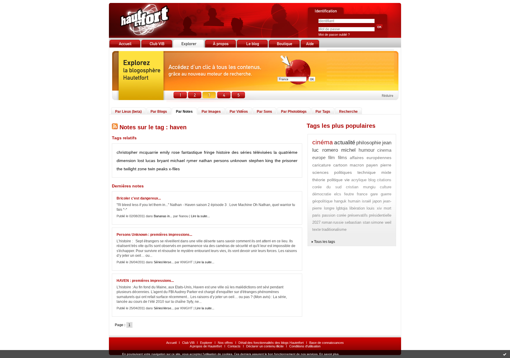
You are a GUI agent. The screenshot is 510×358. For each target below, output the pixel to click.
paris (316, 215)
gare (374, 194)
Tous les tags (324, 242)
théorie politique (327, 179)
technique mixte (374, 172)
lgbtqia (341, 208)
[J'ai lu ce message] (504, 354)
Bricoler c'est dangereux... (139, 198)
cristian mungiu (360, 187)
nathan (205, 160)
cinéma (322, 142)
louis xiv (374, 208)
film (331, 157)
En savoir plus (329, 354)
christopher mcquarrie (137, 152)
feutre (349, 194)
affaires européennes (370, 157)
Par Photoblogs (294, 111)
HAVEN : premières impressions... (145, 281)
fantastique (192, 152)
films (342, 157)
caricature (321, 165)
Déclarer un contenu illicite (265, 346)
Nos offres (225, 342)
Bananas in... (163, 216)
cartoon (340, 165)
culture (385, 187)
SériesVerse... (164, 262)
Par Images (211, 111)
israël (366, 201)
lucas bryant (157, 160)
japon (377, 201)
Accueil (171, 342)
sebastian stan (357, 222)
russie (338, 222)
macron (357, 165)
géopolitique (322, 201)
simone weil (381, 222)
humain (354, 201)
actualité (344, 142)
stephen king (261, 160)
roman (327, 222)
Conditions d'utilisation (305, 346)
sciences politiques (332, 172)
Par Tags (323, 111)
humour (367, 150)
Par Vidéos (239, 111)
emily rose (170, 152)
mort (387, 208)
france (362, 194)
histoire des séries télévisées (244, 152)
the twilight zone (132, 168)
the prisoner (286, 160)
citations (384, 180)
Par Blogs (159, 111)
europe (319, 157)
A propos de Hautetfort (206, 346)
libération (357, 208)
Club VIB (188, 342)
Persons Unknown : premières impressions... (154, 235)
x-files (174, 168)
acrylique (359, 180)
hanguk (340, 201)
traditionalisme (334, 229)
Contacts (234, 346)
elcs (337, 194)
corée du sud (326, 187)
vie (347, 179)
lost (141, 160)
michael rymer (183, 160)
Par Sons (264, 111)
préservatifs (358, 215)
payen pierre (378, 165)
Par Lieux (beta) (128, 111)
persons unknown (230, 160)
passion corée (334, 215)
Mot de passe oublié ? (334, 34)
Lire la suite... (200, 216)
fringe (209, 152)
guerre (386, 194)
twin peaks (158, 168)
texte (316, 229)
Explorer (206, 342)
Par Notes (184, 111)
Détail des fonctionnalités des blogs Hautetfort (271, 342)
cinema (384, 150)
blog (371, 180)
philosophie (368, 143)
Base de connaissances (326, 342)
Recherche (348, 111)
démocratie (321, 194)
